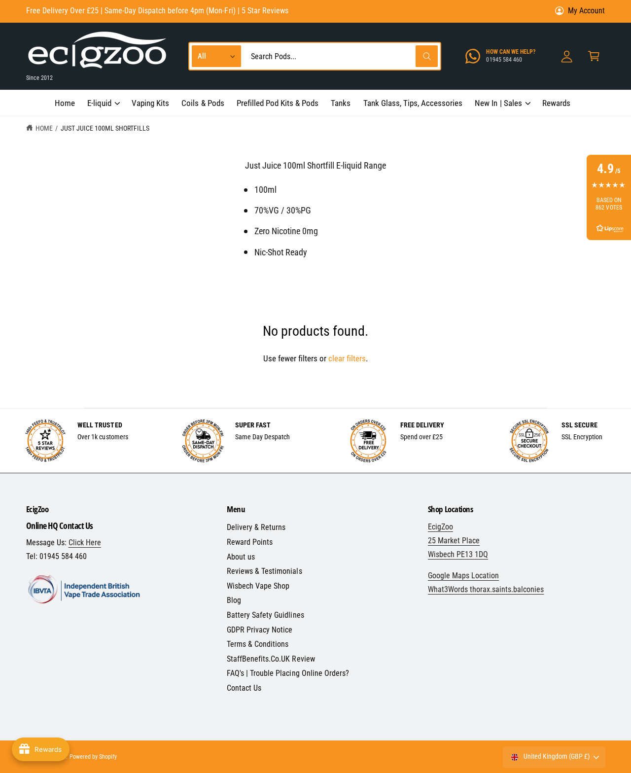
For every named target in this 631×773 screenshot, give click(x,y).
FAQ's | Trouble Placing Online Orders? (288, 673)
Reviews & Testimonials (264, 571)
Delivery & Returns (256, 527)
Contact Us (244, 688)
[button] (103, 103)
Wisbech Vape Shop (258, 586)
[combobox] (342, 56)
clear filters (347, 358)
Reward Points (250, 542)
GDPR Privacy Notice (259, 629)
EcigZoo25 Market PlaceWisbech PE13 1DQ (458, 540)
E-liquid (99, 103)
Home (44, 128)
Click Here (85, 542)
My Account (586, 10)
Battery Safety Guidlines (265, 615)
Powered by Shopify (93, 756)
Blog (234, 600)
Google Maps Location (463, 575)
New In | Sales (498, 103)
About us (241, 557)
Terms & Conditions (257, 644)
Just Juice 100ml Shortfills (105, 128)
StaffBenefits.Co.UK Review (271, 659)
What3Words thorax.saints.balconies (486, 589)
